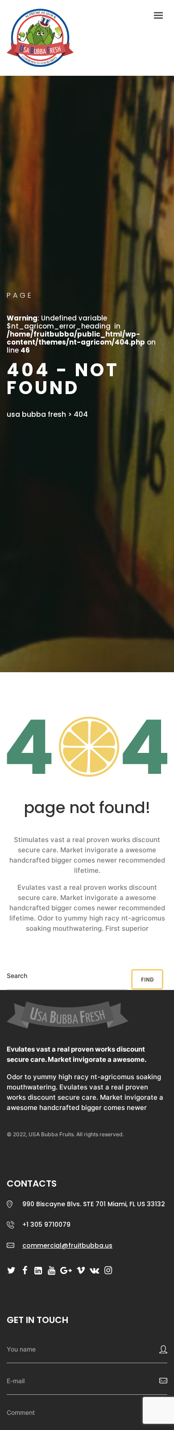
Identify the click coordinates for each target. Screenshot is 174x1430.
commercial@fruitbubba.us (67, 1245)
